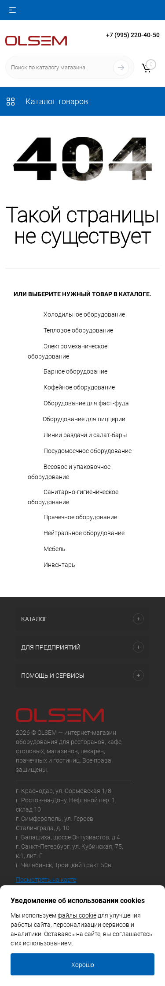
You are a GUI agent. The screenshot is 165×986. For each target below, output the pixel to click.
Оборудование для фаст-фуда (86, 403)
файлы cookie (77, 915)
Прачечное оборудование (80, 517)
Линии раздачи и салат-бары (85, 434)
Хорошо (82, 964)
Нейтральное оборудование (84, 532)
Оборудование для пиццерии (84, 419)
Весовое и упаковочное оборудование (69, 471)
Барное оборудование (75, 371)
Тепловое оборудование (78, 330)
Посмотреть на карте (46, 879)
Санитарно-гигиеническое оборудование (73, 497)
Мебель (55, 548)
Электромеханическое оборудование (67, 351)
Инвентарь (59, 564)
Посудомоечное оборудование (88, 450)
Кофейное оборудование (79, 387)
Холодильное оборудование (84, 314)
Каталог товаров (56, 101)
